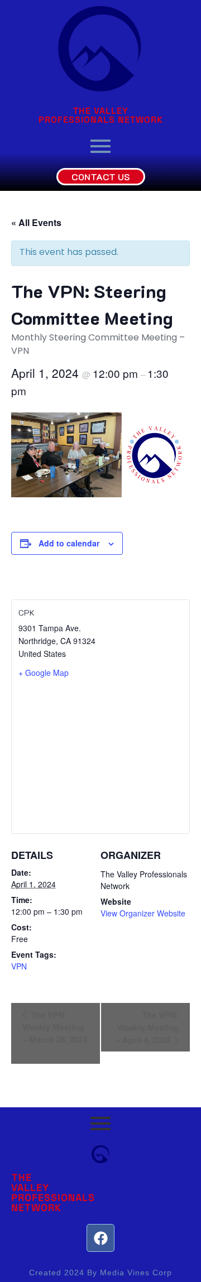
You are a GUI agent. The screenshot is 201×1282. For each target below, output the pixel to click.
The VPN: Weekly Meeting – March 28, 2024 (54, 1027)
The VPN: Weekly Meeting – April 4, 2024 (147, 1027)
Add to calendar (69, 543)
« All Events (36, 222)
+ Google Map (43, 672)
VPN (19, 966)
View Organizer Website (142, 913)
